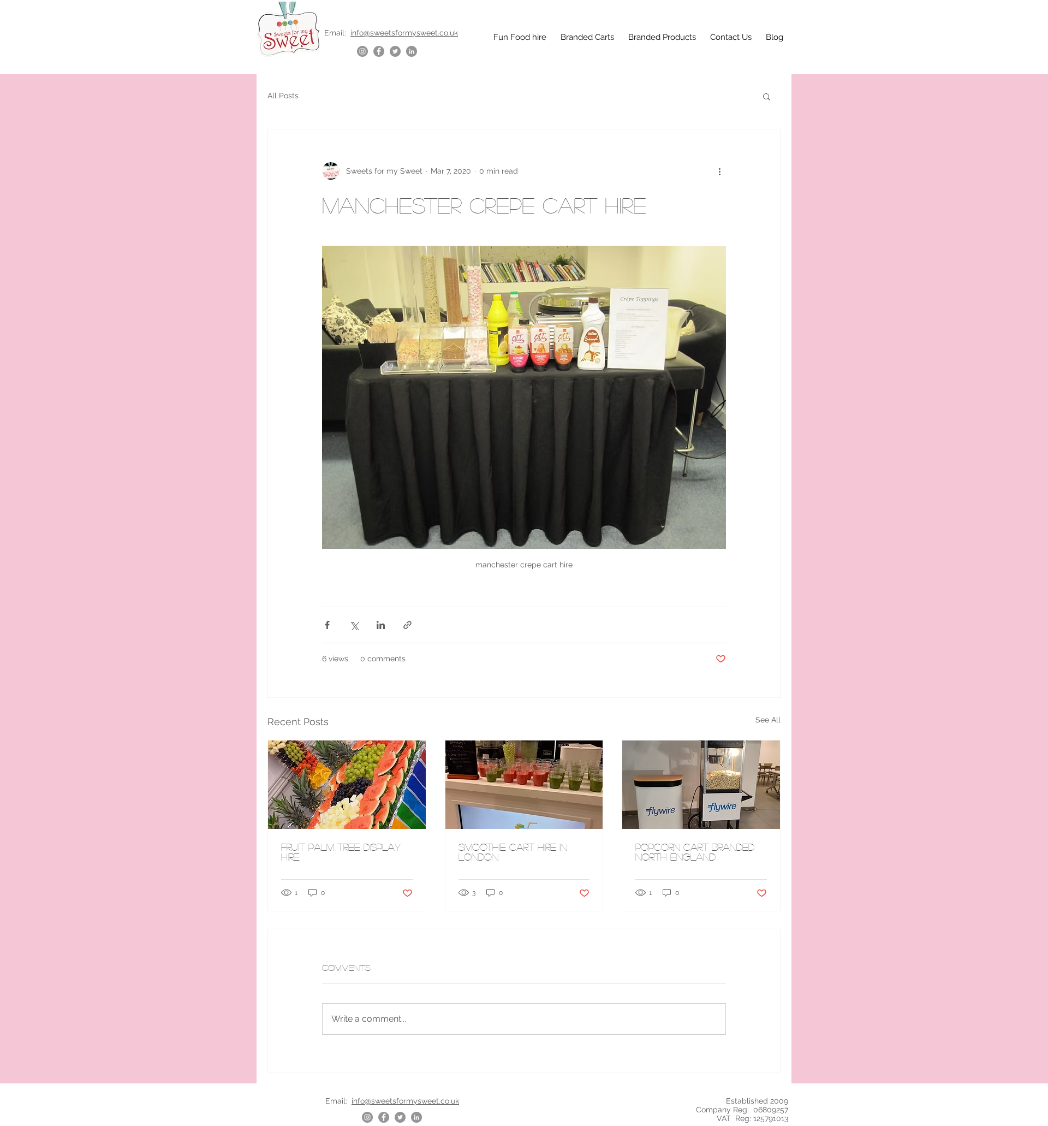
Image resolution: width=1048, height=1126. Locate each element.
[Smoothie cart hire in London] (524, 784)
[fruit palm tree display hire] (347, 784)
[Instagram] (362, 51)
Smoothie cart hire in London (512, 852)
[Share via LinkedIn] (381, 625)
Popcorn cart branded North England (694, 852)
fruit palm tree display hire (341, 852)
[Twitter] (395, 51)
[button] (766, 96)
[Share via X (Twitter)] (354, 625)
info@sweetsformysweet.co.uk (404, 32)
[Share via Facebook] (327, 625)
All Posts (283, 95)
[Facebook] (378, 51)
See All (768, 719)
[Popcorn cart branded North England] (701, 784)
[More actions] (719, 170)
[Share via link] (407, 625)
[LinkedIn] (411, 51)
